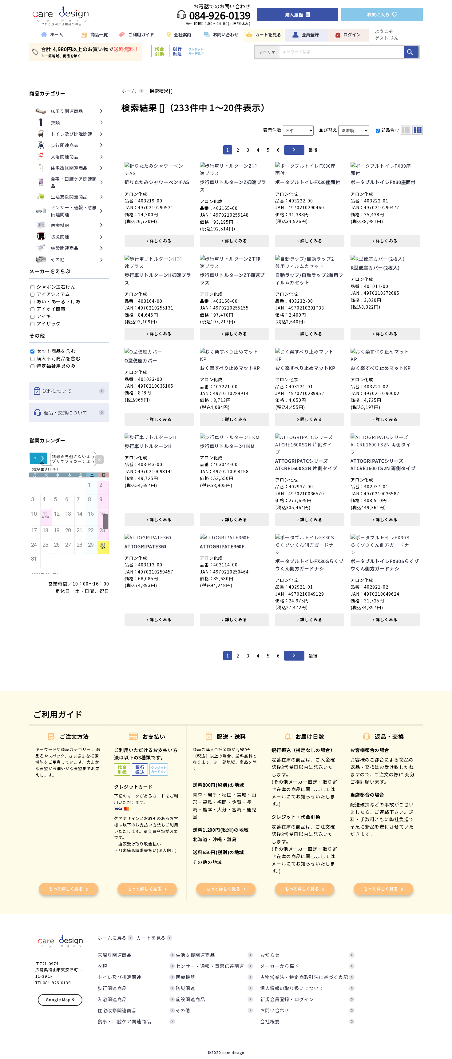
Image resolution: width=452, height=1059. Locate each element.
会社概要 (270, 1021)
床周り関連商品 (114, 955)
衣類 (102, 966)
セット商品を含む (55, 351)
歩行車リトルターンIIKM (227, 446)
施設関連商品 (190, 999)
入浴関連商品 (112, 999)
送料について (57, 391)
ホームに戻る (112, 937)
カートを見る (151, 937)
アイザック (48, 323)
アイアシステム (52, 294)
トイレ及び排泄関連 (119, 977)
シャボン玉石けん (55, 286)
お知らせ (270, 955)
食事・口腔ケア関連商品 (124, 1021)
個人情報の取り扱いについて (292, 988)
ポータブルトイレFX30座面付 (308, 182)
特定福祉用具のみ (55, 365)
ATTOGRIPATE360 (146, 546)
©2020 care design (226, 1052)
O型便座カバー (141, 360)
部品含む (390, 130)
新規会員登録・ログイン (287, 999)
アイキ (43, 316)
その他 (183, 1010)
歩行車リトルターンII (148, 446)
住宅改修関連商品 (117, 1010)
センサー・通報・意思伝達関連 (210, 966)
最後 (313, 150)
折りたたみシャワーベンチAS (157, 182)
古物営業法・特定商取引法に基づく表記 (304, 977)
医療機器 (186, 977)
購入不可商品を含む (58, 358)
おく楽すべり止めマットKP (230, 368)
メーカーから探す (279, 966)
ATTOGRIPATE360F (222, 546)
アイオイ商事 (50, 309)
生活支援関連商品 (195, 955)
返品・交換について (66, 412)
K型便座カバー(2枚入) (375, 267)
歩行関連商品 (112, 988)
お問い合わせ (274, 1010)
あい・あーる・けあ (58, 301)
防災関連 (186, 988)
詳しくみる (160, 241)
